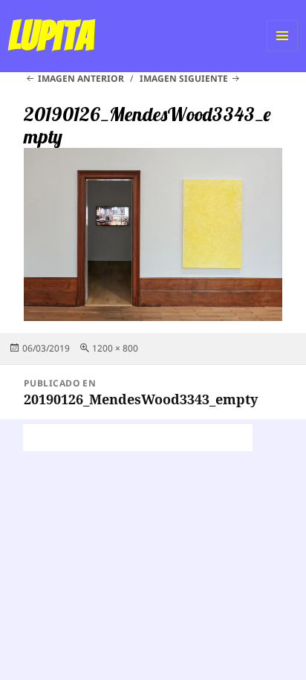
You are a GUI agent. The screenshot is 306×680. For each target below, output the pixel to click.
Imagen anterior (81, 78)
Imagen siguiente (184, 78)
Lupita (51, 35)
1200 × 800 (115, 348)
